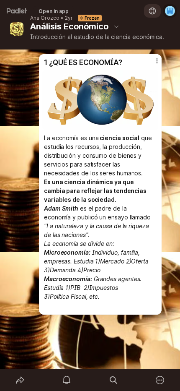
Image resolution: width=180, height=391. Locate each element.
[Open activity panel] (67, 380)
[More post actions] (151, 64)
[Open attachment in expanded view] (100, 100)
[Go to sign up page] (170, 11)
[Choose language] (152, 11)
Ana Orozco (44, 18)
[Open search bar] (113, 380)
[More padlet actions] (160, 380)
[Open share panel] (20, 380)
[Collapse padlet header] (116, 26)
